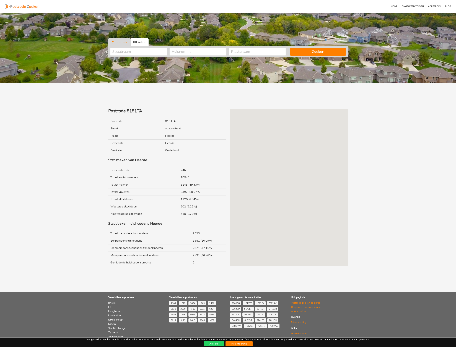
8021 (192, 314)
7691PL (260, 314)
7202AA (274, 326)
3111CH (272, 314)
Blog (448, 6)
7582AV (272, 303)
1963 (202, 303)
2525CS (235, 314)
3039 (173, 309)
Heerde (170, 136)
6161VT (248, 320)
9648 (202, 320)
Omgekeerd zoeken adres (305, 307)
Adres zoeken (299, 311)
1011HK (248, 314)
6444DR (236, 320)
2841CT (260, 309)
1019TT (248, 303)
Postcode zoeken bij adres (305, 303)
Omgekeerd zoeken (413, 6)
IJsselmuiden (115, 315)
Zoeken (318, 51)
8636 (211, 314)
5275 (202, 309)
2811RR (273, 320)
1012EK (260, 303)
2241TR (260, 320)
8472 (202, 314)
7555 (182, 314)
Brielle (112, 303)
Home (394, 6)
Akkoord (213, 343)
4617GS (249, 326)
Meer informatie (239, 343)
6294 (211, 309)
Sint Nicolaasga (116, 328)
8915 (173, 320)
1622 (182, 303)
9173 (182, 320)
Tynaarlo (113, 332)
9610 (192, 320)
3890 (182, 309)
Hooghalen (114, 311)
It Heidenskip (115, 319)
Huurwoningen (299, 333)
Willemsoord (115, 336)
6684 (173, 314)
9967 (211, 320)
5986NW (236, 326)
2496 (211, 303)
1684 (192, 303)
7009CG (236, 303)
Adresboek (434, 6)
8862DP (236, 309)
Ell (109, 307)
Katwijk (112, 324)
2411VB (273, 309)
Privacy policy (298, 322)
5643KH (248, 309)
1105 (173, 303)
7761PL (261, 326)
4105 (192, 309)
